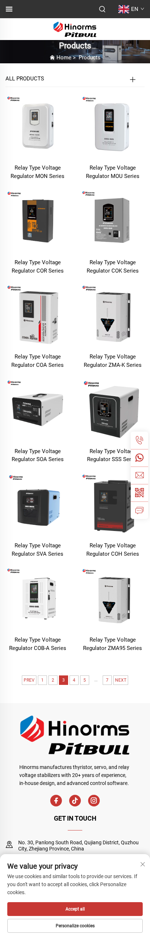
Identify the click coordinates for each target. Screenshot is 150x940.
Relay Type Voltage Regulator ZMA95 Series (112, 643)
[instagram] (94, 800)
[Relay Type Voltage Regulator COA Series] (37, 314)
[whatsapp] (139, 458)
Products (89, 57)
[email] (139, 475)
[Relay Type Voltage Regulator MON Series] (37, 126)
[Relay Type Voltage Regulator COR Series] (37, 220)
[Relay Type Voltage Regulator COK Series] (112, 220)
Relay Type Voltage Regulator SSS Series (112, 455)
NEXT (120, 680)
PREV (29, 680)
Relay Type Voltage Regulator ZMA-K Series (113, 360)
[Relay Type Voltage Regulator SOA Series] (37, 409)
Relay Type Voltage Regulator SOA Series (38, 455)
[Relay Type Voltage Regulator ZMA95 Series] (112, 597)
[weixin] (139, 492)
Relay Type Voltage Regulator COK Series (113, 266)
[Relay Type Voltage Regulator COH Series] (112, 503)
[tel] (139, 440)
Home (63, 57)
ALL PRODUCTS (24, 78)
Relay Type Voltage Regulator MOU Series (112, 171)
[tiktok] (75, 800)
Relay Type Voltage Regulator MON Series (37, 171)
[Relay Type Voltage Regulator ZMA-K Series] (112, 314)
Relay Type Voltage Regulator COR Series (38, 266)
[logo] (75, 28)
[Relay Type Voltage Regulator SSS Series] (112, 409)
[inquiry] (139, 510)
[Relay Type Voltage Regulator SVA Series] (37, 503)
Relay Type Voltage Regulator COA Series (37, 360)
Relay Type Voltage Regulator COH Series (112, 549)
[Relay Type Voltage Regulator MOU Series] (112, 126)
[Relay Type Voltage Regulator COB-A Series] (37, 597)
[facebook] (56, 800)
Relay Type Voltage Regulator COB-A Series (37, 643)
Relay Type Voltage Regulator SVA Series (37, 549)
